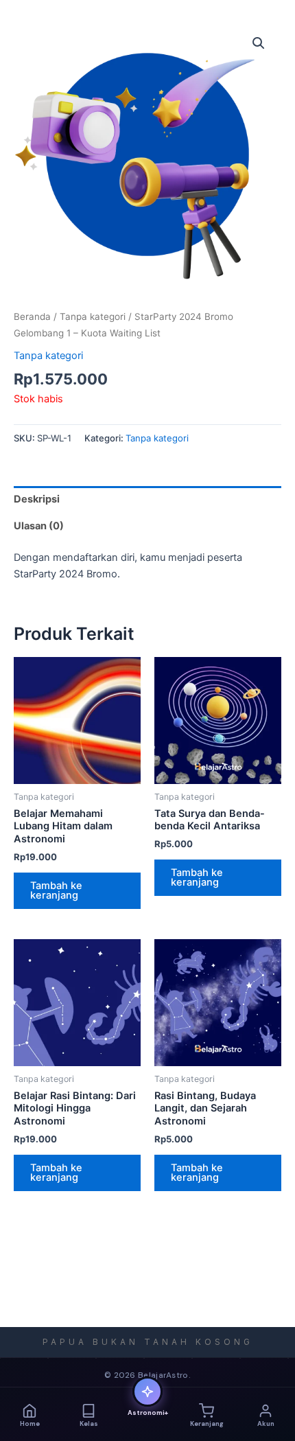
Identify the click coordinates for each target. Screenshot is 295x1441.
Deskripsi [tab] (37, 499)
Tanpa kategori (93, 316)
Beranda (32, 316)
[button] (258, 43)
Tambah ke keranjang (56, 890)
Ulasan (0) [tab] (39, 526)
